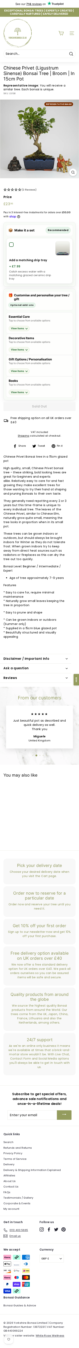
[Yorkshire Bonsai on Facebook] (49, 1229)
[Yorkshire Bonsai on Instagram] (42, 1229)
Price (7, 197)
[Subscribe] (64, 1115)
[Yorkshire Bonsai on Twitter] (56, 1229)
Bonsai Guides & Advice (19, 1305)
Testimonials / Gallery (18, 1198)
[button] (39, 189)
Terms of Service (15, 1159)
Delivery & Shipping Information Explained (32, 1170)
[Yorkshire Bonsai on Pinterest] (63, 1229)
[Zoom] (73, 172)
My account (11, 1209)
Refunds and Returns (17, 1148)
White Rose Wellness (50, 1335)
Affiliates (9, 1175)
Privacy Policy (12, 1153)
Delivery (9, 1164)
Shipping (23, 435)
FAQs (6, 1192)
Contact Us (11, 1187)
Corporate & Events (16, 1203)
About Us (9, 1181)
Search (8, 1142)
